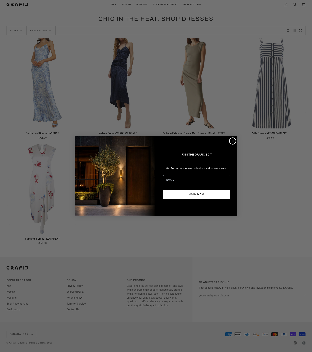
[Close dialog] (232, 141)
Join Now (196, 194)
